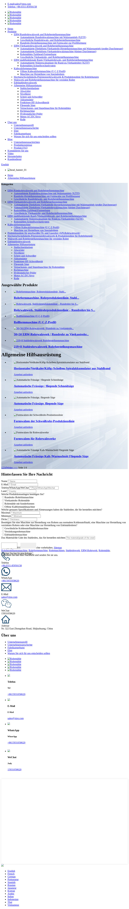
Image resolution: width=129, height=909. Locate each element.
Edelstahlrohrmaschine (16, 534)
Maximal (5, 512)
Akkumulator (26, 99)
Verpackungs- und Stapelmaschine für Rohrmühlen (45, 108)
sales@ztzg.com (9, 597)
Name (4, 481)
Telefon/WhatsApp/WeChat (15, 487)
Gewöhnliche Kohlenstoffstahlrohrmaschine (26, 528)
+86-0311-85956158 (11, 565)
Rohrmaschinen (56, 550)
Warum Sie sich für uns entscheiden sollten (35, 136)
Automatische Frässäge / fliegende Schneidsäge (44, 386)
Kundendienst (14, 159)
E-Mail (4, 484)
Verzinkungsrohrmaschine (17, 531)
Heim (10, 28)
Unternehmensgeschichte (26, 128)
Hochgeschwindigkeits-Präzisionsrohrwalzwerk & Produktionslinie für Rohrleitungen (56, 77)
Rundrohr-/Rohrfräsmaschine (19, 497)
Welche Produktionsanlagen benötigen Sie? (22, 494)
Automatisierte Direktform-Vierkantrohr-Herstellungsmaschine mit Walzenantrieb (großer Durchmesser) (71, 48)
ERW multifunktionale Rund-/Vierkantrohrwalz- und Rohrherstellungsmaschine (53, 60)
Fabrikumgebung (22, 133)
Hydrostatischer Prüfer (31, 113)
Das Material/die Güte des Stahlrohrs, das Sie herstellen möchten (33, 537)
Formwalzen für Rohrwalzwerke (35, 438)
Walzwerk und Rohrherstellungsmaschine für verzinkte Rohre (44, 79)
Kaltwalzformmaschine (25, 68)
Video (11, 153)
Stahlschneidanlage (29, 88)
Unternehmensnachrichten (27, 142)
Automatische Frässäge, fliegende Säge (38, 403)
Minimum (6, 516)
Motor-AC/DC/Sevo (30, 116)
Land (3, 491)
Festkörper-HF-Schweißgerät (34, 102)
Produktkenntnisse (23, 145)
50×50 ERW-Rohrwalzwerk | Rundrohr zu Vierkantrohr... (51, 334)
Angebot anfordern (23, 374)
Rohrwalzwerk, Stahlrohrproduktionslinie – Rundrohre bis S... (54, 310)
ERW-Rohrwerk (89, 550)
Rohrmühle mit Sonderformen (19, 503)
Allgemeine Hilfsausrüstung (28, 85)
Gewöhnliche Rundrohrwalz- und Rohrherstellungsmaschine (50, 40)
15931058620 (14, 769)
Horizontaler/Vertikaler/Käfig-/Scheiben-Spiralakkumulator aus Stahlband (62, 368)
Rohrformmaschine (38, 550)
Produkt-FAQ (21, 147)
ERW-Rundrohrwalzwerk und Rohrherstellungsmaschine (42, 34)
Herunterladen (15, 156)
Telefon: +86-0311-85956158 (22, 6)
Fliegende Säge (27, 105)
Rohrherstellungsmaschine (14, 550)
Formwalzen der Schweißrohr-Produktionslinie (44, 421)
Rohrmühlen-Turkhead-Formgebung (38, 54)
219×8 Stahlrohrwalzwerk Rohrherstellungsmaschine (48, 346)
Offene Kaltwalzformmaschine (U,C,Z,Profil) (42, 71)
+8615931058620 (10, 580)
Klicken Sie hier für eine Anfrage (17, 553)
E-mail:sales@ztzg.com (19, 4)
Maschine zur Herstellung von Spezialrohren (42, 74)
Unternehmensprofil (24, 125)
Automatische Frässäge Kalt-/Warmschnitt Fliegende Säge (51, 456)
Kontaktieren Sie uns (18, 150)
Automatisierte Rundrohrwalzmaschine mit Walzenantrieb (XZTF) (53, 37)
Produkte (12, 31)
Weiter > (10, 467)
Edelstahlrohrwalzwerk (25, 82)
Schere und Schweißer (31, 96)
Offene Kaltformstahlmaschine (20, 506)
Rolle (22, 119)
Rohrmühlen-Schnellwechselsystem (38, 65)
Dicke (4, 519)
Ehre (16, 130)
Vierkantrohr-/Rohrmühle (17, 500)
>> (16, 467)
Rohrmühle (104, 550)
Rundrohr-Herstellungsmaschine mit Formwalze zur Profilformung (53, 43)
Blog (10, 139)
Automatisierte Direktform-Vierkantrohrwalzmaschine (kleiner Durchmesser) (58, 51)
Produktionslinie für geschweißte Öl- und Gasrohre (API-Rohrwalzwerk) (44, 233)
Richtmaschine (27, 111)
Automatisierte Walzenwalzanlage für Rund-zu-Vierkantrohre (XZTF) (55, 62)
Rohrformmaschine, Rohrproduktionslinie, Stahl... (46, 297)
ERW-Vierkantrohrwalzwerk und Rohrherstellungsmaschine (43, 45)
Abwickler (25, 91)
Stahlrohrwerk (73, 550)
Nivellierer (25, 94)
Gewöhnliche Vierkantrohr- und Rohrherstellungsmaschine (49, 57)
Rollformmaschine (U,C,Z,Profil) (35, 322)
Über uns (12, 122)
